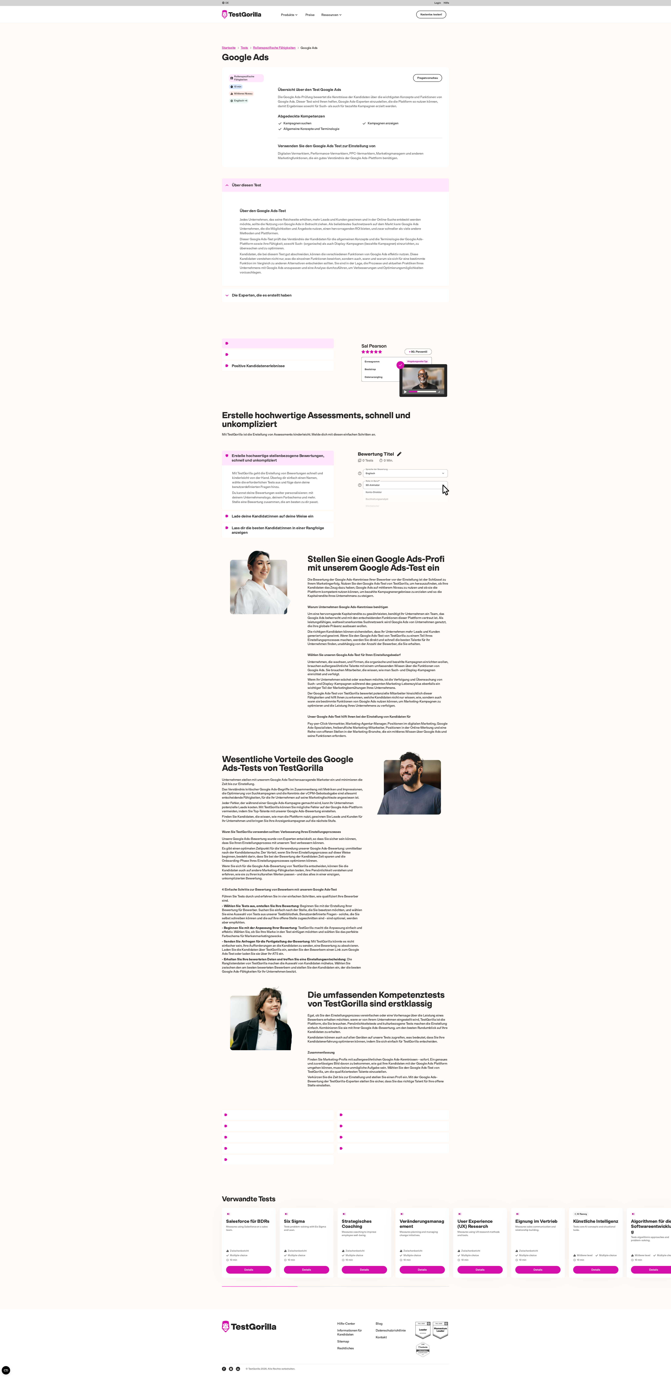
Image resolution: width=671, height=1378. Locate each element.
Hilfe (446, 2)
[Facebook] (224, 1369)
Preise (310, 15)
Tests (244, 48)
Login (437, 2)
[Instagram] (231, 1369)
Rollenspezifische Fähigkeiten (274, 48)
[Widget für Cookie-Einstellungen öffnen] (6, 1370)
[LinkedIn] (238, 1369)
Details (248, 1269)
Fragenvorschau (427, 78)
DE (227, 2)
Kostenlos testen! (431, 14)
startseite (229, 48)
